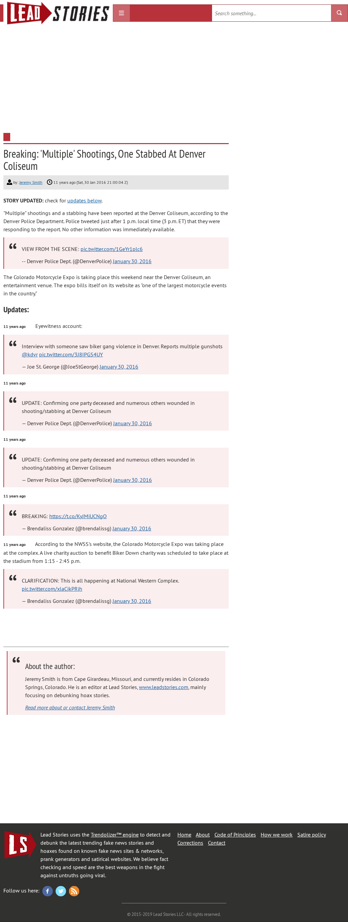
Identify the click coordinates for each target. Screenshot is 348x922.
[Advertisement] (174, 78)
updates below (84, 200)
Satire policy (311, 834)
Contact (216, 842)
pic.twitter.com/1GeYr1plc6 (112, 249)
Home (184, 834)
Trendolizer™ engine (115, 834)
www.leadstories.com (163, 687)
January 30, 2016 (132, 261)
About (203, 834)
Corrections (190, 842)
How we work (277, 834)
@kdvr (30, 354)
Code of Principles (235, 834)
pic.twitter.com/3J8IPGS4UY (71, 354)
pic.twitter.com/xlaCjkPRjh (52, 588)
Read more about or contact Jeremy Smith (70, 707)
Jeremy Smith (30, 182)
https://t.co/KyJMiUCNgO (78, 516)
